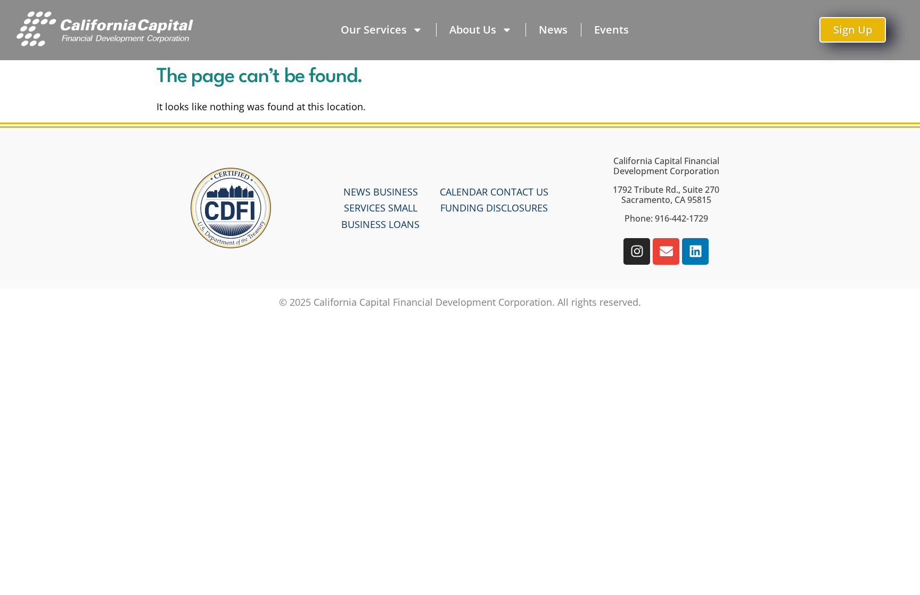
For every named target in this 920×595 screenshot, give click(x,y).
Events (611, 29)
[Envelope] (666, 251)
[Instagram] (636, 251)
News (553, 29)
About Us (472, 29)
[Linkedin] (695, 251)
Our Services (374, 29)
